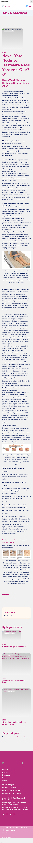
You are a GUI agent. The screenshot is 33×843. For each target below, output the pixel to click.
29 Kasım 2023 (9, 655)
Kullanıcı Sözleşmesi (9, 787)
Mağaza (5, 769)
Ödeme (4, 781)
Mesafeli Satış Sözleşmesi (11, 790)
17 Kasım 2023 (9, 633)
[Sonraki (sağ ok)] (2, 842)
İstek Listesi (6, 775)
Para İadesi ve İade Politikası (12, 793)
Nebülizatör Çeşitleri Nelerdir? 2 (13, 647)
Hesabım (5, 772)
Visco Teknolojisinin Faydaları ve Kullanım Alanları (13, 723)
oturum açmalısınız (22, 737)
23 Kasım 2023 (9, 691)
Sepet (4, 778)
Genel (4, 52)
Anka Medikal (6, 837)
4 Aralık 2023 (9, 31)
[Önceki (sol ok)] (0, 842)
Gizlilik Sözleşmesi (8, 785)
